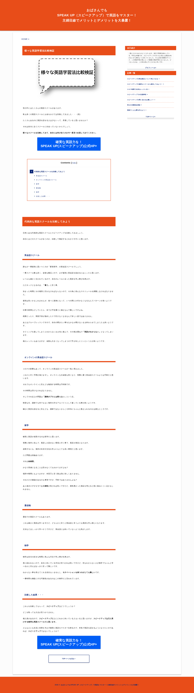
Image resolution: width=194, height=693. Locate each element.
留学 (37, 184)
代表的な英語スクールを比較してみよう (49, 171)
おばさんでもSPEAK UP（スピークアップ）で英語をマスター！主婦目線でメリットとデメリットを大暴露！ (97, 15)
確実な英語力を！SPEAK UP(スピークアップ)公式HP (68, 144)
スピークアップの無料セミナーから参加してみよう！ (145, 84)
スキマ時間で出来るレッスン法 (137, 89)
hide (74, 163)
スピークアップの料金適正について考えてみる (142, 79)
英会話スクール (41, 176)
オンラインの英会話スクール (46, 180)
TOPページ (150, 117)
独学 (37, 192)
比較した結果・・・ (43, 196)
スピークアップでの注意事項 (136, 94)
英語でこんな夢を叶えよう (136, 110)
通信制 (38, 188)
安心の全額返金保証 (133, 105)
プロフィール (150, 68)
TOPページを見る (68, 659)
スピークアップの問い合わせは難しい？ (140, 100)
